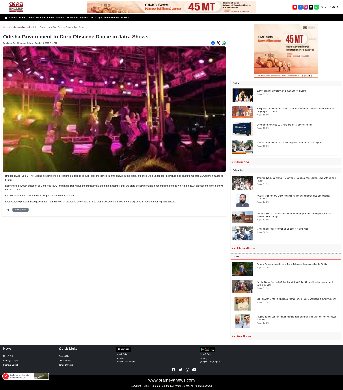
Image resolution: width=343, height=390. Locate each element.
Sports (50, 18)
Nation (22, 18)
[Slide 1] (171, 8)
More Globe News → (241, 336)
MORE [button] (124, 18)
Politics (84, 18)
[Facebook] (300, 7)
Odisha (13, 18)
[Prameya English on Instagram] (187, 369)
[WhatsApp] (316, 7)
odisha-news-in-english (20, 27)
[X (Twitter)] (311, 7)
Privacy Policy (65, 360)
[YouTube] (294, 7)
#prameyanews (20, 210)
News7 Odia (8, 356)
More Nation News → (242, 162)
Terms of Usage (66, 365)
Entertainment (111, 18)
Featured (40, 18)
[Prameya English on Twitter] (180, 369)
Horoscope (72, 18)
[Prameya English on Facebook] (173, 369)
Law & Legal (96, 18)
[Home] (6, 17)
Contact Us (64, 356)
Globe (31, 18)
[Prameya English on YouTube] (194, 369)
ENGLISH (335, 7)
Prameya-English (10, 365)
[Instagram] (305, 7)
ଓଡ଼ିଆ (323, 7)
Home (5, 27)
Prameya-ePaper (10, 360)
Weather (60, 18)
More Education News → (243, 248)
